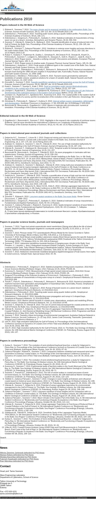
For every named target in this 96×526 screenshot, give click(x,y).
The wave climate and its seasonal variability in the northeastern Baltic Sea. (61, 30)
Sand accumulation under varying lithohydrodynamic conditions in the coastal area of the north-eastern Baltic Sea (46, 87)
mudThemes (82, 498)
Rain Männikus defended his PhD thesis (16, 461)
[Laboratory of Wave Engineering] (12, 11)
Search (3, 438)
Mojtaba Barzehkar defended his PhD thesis (18, 457)
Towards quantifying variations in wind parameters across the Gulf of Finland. (62, 82)
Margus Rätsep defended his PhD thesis (17, 455)
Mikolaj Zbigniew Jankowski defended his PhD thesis (22, 453)
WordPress (56, 498)
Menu (2, 13)
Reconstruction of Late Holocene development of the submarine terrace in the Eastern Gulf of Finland (49, 92)
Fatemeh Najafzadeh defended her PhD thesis (19, 459)
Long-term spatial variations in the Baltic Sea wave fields (53, 197)
